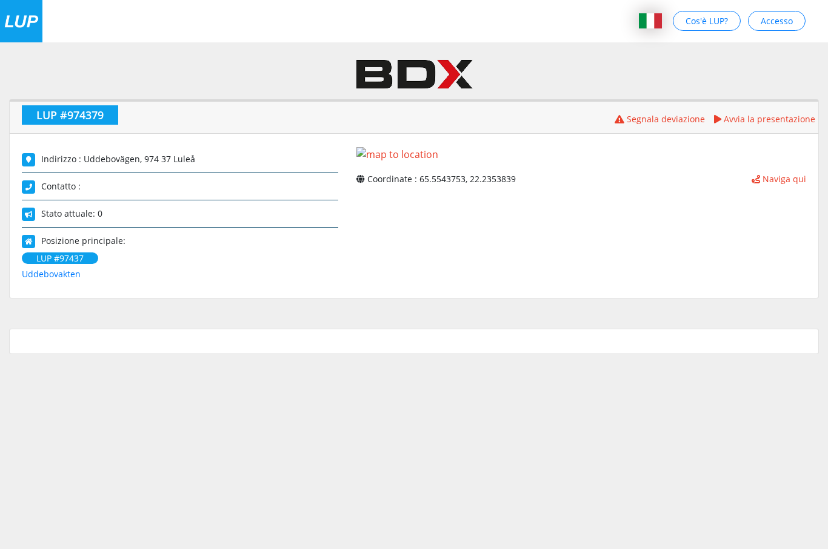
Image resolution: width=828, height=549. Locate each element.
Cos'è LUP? (707, 21)
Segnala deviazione (664, 119)
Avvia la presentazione (768, 119)
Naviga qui (783, 179)
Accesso (777, 21)
